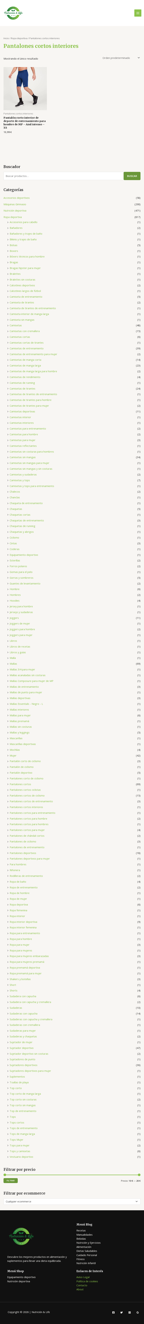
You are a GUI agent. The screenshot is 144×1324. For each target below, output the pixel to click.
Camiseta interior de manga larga (29, 314)
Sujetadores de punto (22, 1059)
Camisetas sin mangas (23, 457)
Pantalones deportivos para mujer (30, 858)
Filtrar (11, 1180)
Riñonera (15, 870)
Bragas (14, 262)
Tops (13, 1116)
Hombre (14, 589)
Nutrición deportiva (15, 210)
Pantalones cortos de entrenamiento (31, 801)
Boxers (14, 251)
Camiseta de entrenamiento (26, 296)
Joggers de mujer (20, 623)
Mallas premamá (19, 721)
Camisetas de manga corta (25, 359)
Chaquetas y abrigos (22, 531)
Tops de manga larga (22, 1134)
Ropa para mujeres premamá (27, 961)
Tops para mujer (20, 1145)
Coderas (14, 549)
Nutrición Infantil (86, 1263)
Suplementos (17, 1076)
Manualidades (84, 1234)
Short (13, 985)
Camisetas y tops (20, 480)
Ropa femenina (18, 910)
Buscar (132, 176)
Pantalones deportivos (23, 853)
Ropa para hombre (21, 939)
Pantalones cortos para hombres (29, 824)
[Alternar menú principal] (137, 12)
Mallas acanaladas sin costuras (27, 675)
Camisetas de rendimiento (25, 377)
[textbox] (70, 1201)
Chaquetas (16, 509)
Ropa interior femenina (23, 927)
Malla (13, 658)
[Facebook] (113, 1312)
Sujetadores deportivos (23, 1065)
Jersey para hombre (21, 606)
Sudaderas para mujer (23, 1030)
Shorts (13, 990)
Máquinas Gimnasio (15, 204)
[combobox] (72, 1201)
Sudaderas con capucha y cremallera (31, 1019)
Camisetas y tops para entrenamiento (32, 486)
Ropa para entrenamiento (25, 933)
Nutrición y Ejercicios (88, 1242)
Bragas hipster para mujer (25, 268)
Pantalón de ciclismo (22, 767)
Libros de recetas (20, 646)
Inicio (6, 38)
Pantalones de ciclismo (23, 841)
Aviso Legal (83, 1277)
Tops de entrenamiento (24, 1128)
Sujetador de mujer (21, 1042)
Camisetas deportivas (22, 411)
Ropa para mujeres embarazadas (29, 956)
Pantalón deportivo (21, 772)
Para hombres (18, 864)
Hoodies (14, 600)
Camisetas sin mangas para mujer (29, 463)
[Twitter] (121, 1312)
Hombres (15, 594)
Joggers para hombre (22, 629)
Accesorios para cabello (23, 222)
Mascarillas (16, 738)
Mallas (13, 663)
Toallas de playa (19, 1082)
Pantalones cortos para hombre (28, 818)
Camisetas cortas (20, 337)
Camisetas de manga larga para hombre (33, 371)
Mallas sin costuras (21, 726)
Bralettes (15, 273)
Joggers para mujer (21, 635)
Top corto (16, 1088)
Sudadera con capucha (23, 996)
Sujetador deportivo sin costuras (29, 1053)
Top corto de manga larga (25, 1093)
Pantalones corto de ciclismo (26, 778)
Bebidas (81, 1238)
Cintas (13, 543)
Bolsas (13, 245)
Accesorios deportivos (17, 197)
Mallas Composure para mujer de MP (31, 681)
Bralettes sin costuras (22, 279)
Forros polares (18, 566)
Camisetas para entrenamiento (28, 428)
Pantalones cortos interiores (26, 807)
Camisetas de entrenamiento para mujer (33, 354)
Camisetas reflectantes (23, 446)
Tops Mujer (16, 1139)
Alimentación (83, 1247)
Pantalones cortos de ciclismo (27, 795)
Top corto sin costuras (23, 1099)
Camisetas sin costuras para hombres (32, 451)
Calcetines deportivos (22, 285)
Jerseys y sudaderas (21, 612)
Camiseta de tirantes (22, 302)
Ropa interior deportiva (23, 921)
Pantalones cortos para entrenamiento (32, 812)
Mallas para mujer (20, 715)
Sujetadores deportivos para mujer (30, 1070)
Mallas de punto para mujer (26, 692)
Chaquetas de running (22, 526)
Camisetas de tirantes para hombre (30, 400)
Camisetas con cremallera (25, 331)
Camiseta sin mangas (22, 319)
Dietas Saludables (86, 1251)
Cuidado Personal (86, 1255)
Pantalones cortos (20, 784)
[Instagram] (129, 1312)
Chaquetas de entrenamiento (27, 520)
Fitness (80, 1259)
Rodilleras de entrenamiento (26, 876)
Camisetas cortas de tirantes (27, 342)
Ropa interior (17, 916)
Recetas (81, 1230)
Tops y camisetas (20, 1151)
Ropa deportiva (13, 217)
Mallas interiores (19, 709)
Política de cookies (87, 1281)
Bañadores (16, 228)
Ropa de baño (18, 881)
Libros (13, 640)
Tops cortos (17, 1122)
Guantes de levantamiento (25, 583)
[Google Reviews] (137, 1312)
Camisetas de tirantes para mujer (29, 405)
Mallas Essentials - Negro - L (26, 703)
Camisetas (16, 325)
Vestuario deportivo (21, 1156)
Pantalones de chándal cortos (27, 835)
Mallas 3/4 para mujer (22, 669)
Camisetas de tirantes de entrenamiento (33, 394)
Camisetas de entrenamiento (27, 348)
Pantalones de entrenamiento (27, 847)
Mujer (13, 755)
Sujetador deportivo (22, 1048)
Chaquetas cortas (20, 514)
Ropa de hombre (20, 893)
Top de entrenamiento (23, 1111)
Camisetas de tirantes (22, 388)
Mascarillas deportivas (23, 744)
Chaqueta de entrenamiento (26, 503)
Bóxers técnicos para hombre (27, 256)
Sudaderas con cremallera (25, 1025)
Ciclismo (14, 537)
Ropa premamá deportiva (25, 967)
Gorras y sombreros (21, 577)
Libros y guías (18, 652)
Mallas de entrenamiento (24, 686)
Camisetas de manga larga (25, 365)
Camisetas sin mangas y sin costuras (31, 468)
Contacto (81, 1285)
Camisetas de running (22, 382)
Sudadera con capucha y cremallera (30, 1002)
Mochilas (15, 749)
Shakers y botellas (20, 979)
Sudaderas (16, 1007)
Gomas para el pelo (21, 572)
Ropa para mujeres (21, 950)
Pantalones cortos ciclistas (25, 789)
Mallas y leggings (20, 732)
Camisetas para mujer (22, 440)
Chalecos (15, 491)
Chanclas (15, 497)
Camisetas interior (20, 417)
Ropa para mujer (20, 944)
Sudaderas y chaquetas (23, 1036)
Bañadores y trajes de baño (26, 233)
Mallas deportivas (20, 698)
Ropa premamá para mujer (26, 973)
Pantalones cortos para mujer (27, 830)
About (80, 1289)
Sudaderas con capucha (23, 1013)
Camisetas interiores (22, 422)
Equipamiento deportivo (24, 554)
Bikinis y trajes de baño (23, 239)
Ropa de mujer (18, 898)
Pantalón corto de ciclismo (25, 761)
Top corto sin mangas (23, 1105)
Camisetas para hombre (24, 434)
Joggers (14, 618)
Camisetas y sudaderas (23, 474)
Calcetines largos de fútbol (25, 291)
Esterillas (15, 560)
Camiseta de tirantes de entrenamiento (33, 308)
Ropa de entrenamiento (24, 887)
